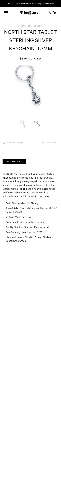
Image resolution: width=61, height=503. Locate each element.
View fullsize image (13, 143)
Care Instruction (52, 143)
